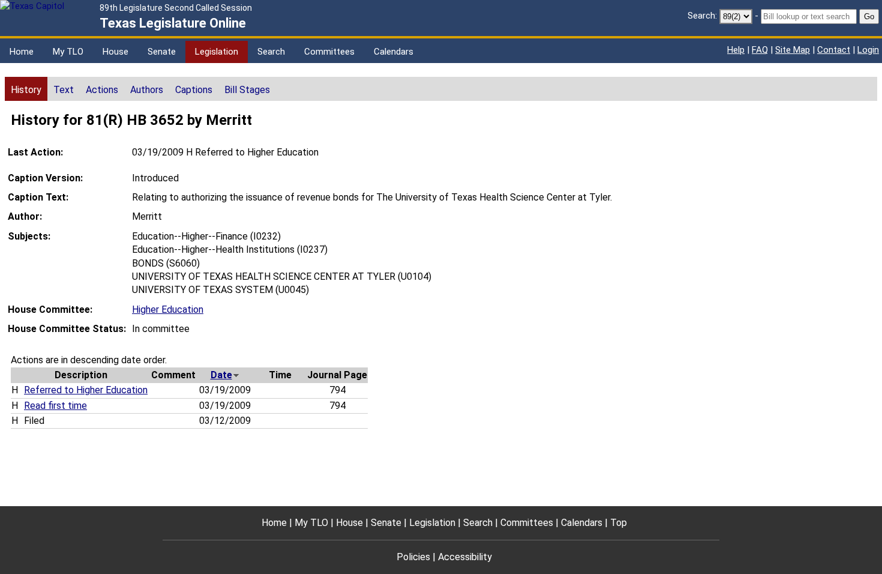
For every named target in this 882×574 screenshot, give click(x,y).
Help (736, 49)
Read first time (55, 405)
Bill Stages (247, 89)
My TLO (68, 51)
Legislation (216, 51)
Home (22, 51)
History (26, 89)
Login (868, 49)
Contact (833, 49)
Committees (329, 51)
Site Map (792, 49)
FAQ (760, 49)
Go (869, 16)
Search (271, 51)
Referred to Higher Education (86, 390)
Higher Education (167, 309)
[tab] (26, 89)
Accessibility (465, 557)
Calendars (393, 51)
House (115, 51)
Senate (162, 51)
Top (618, 522)
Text (63, 89)
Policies (413, 557)
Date (221, 375)
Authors (146, 89)
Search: (702, 15)
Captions (193, 89)
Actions (102, 89)
